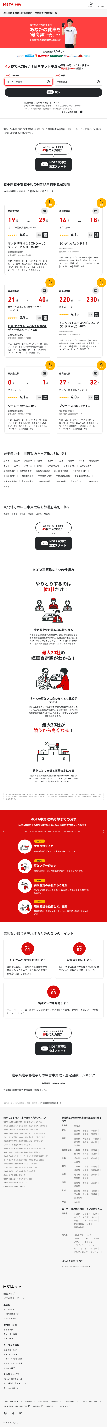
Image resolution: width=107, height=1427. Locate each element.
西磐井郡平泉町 (79, 471)
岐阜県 (94, 1158)
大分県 (85, 1194)
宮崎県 (94, 1194)
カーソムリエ (9, 1387)
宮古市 (17, 460)
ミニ (76, 1248)
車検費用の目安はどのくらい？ (15, 1182)
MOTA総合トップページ (13, 1298)
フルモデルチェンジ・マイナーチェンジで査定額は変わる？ (26, 1156)
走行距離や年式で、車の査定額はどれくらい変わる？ (23, 1141)
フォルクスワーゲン (83, 1238)
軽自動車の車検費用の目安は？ (15, 1186)
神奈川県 (86, 1138)
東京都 (77, 1138)
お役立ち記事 (9, 1367)
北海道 (77, 1125)
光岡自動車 (79, 1223)
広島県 (85, 1174)
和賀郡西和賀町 (43, 471)
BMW (96, 1238)
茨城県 (77, 1145)
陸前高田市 (94, 460)
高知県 (94, 1182)
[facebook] (5, 1413)
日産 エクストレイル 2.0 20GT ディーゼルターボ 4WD (27, 327)
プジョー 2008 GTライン (75, 405)
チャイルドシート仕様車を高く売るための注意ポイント (24, 1148)
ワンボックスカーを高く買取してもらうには (20, 1167)
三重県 (77, 1161)
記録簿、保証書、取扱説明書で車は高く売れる (21, 1129)
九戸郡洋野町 (76, 481)
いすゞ (89, 1223)
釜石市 (6, 465)
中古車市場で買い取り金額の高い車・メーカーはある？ (24, 1133)
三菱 (76, 1220)
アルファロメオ (81, 1251)
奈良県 (85, 1169)
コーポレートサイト (11, 1401)
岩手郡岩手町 (86, 465)
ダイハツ (93, 1220)
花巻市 (40, 460)
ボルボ (84, 1248)
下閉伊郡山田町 (45, 476)
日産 (95, 1213)
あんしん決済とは (69, 111)
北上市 (50, 460)
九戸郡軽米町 (27, 481)
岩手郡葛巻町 (69, 465)
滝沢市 (6, 486)
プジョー (93, 1248)
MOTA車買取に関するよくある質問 (75, 1266)
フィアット (95, 1251)
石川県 (85, 1153)
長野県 (85, 1150)
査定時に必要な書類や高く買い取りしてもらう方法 (22, 1122)
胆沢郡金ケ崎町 (61, 471)
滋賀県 (77, 1169)
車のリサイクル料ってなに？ (14, 1175)
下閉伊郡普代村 (10, 481)
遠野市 (71, 460)
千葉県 (96, 1138)
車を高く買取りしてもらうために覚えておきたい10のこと (25, 1126)
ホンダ (77, 1217)
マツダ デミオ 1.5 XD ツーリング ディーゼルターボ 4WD (27, 245)
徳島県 (77, 1186)
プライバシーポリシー (89, 1401)
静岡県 (85, 1158)
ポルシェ (88, 1241)
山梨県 (77, 1150)
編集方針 (50, 1406)
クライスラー (80, 1245)
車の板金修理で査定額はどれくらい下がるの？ (21, 1163)
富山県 (77, 1153)
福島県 (47, 513)
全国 (28, 1103)
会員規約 (36, 1406)
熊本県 (77, 1194)
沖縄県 (77, 1202)
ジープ (91, 1245)
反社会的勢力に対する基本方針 (15, 1406)
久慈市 (61, 460)
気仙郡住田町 (9, 476)
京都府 (94, 1166)
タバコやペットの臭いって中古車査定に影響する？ (22, 1152)
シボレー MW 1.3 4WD (22, 405)
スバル (94, 1217)
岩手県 (14, 513)
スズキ (84, 1220)
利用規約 (55, 1401)
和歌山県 (95, 1169)
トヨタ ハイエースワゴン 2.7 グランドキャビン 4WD (79, 324)
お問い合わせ (43, 1401)
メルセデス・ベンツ (83, 1235)
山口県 (85, 1177)
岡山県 (77, 1174)
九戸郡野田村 (44, 481)
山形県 (39, 513)
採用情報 (28, 1401)
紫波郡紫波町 (9, 471)
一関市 (81, 460)
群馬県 (85, 1142)
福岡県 (77, 1190)
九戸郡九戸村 (60, 481)
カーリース (8, 1338)
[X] (13, 1413)
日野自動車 (79, 1227)
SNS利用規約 (70, 1401)
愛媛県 (77, 1182)
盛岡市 (6, 460)
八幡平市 (28, 465)
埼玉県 (77, 1142)
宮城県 (22, 513)
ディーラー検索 (10, 1334)
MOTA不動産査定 (11, 1378)
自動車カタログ (10, 1349)
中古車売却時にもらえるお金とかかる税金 (19, 1171)
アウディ (78, 1241)
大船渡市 (28, 460)
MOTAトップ (7, 1103)
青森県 (6, 513)
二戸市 (17, 465)
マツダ (85, 1217)
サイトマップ (64, 1406)
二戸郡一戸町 (93, 481)
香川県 (85, 1182)
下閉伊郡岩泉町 (63, 476)
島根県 (77, 1177)
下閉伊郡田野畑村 (82, 476)
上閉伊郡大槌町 (26, 476)
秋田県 (31, 513)
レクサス (86, 1213)
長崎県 (94, 1190)
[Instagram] (20, 1413)
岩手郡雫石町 (53, 465)
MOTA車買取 (19, 1103)
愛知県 (77, 1158)
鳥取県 (94, 1174)
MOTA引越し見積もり (13, 1383)
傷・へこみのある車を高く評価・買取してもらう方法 (23, 1160)
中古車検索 (8, 1329)
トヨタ (77, 1213)
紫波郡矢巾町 (25, 471)
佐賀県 (85, 1190)
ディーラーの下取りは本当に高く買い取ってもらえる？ (24, 1137)
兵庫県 (85, 1166)
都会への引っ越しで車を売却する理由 (17, 1178)
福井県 (94, 1153)
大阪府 (77, 1166)
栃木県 (94, 1142)
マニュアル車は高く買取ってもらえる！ (18, 1144)
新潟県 (94, 1150)
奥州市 (40, 465)
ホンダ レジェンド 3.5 (73, 243)
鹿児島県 (78, 1197)
